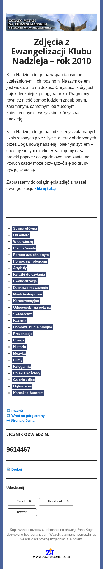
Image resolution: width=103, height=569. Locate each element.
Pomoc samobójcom (30, 261)
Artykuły (20, 268)
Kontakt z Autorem (28, 393)
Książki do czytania (29, 274)
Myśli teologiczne (27, 294)
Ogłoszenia (22, 386)
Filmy (17, 360)
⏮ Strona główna (20, 420)
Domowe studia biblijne (32, 327)
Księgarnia (22, 367)
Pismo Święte (24, 248)
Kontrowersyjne (26, 301)
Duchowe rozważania (30, 288)
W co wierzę (23, 242)
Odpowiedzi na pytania (32, 307)
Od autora (21, 235)
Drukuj (16, 469)
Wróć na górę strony (27, 416)
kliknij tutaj (45, 188)
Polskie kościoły (26, 373)
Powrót (16, 411)
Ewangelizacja (25, 281)
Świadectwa (22, 314)
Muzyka (19, 353)
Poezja (18, 340)
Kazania (19, 321)
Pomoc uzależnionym (31, 255)
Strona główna (25, 228)
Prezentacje (22, 334)
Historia (19, 347)
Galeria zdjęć (24, 380)
